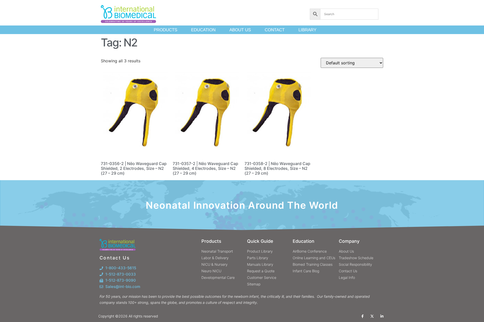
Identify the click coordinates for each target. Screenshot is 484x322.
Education (203, 30)
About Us (240, 30)
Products (165, 30)
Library (307, 30)
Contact (275, 30)
